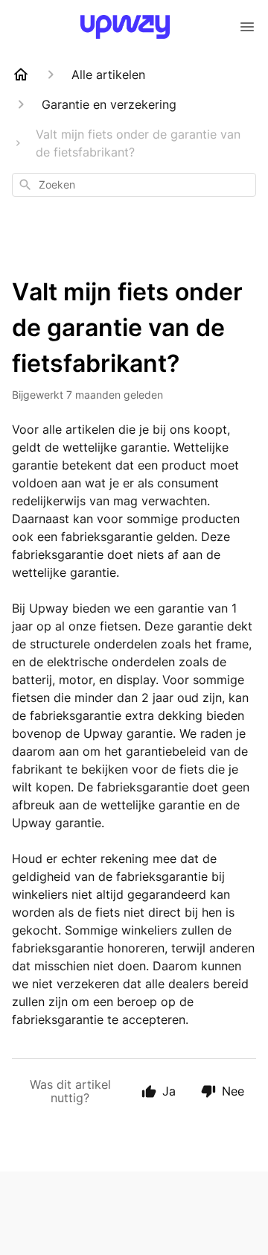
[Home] (21, 74)
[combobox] (134, 185)
